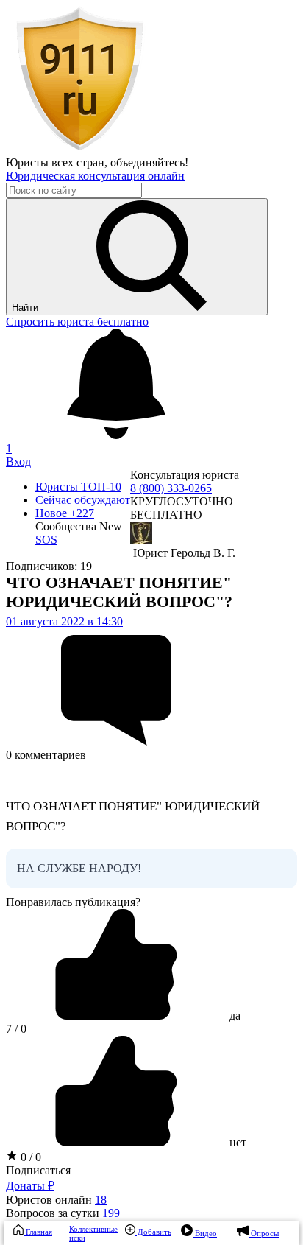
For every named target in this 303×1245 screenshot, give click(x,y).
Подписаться (38, 1170)
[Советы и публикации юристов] (79, 149)
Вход (18, 461)
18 (101, 1199)
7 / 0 (16, 1029)
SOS (46, 539)
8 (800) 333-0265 (171, 488)
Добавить (153, 1231)
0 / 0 (29, 1157)
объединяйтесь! (149, 162)
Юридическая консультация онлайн (95, 175)
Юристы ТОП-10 (78, 486)
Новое (64, 513)
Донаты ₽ (30, 1185)
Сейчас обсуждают (82, 500)
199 (111, 1213)
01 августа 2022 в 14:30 (64, 621)
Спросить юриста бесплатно (77, 321)
